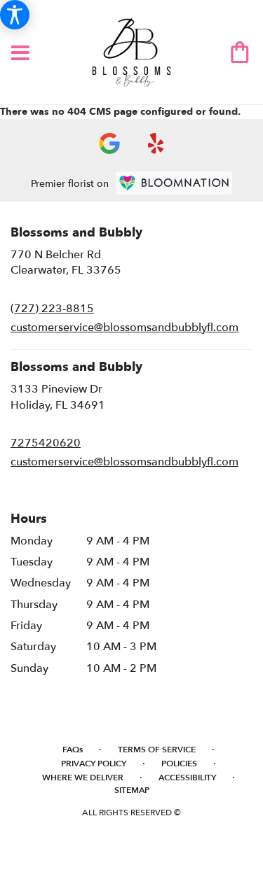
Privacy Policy (93, 763)
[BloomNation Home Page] (174, 183)
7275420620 (46, 443)
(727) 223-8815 (52, 308)
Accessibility (187, 777)
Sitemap (131, 790)
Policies (179, 763)
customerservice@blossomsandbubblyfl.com (124, 327)
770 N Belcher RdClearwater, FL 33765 (66, 262)
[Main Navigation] (20, 54)
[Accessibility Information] (14, 14)
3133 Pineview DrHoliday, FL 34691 (58, 396)
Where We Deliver (82, 777)
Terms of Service (157, 749)
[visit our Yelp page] (156, 143)
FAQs (72, 749)
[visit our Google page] (109, 143)
